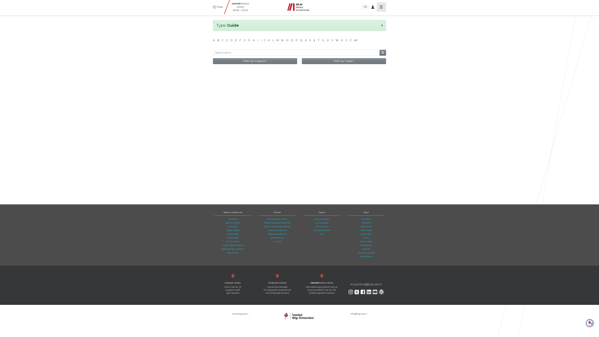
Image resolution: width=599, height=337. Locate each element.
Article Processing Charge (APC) (277, 223)
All (355, 40)
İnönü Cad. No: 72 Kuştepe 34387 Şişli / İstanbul (232, 288)
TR (365, 6)
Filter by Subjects (254, 61)
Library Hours (366, 234)
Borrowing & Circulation (277, 219)
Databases (232, 219)
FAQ (322, 234)
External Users (366, 241)
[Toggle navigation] (381, 7)
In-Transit (277, 241)
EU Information (232, 241)
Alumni (366, 238)
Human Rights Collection (232, 245)
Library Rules (366, 226)
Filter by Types (343, 61)
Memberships (366, 245)
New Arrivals (232, 253)
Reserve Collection (232, 223)
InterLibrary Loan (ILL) (277, 230)
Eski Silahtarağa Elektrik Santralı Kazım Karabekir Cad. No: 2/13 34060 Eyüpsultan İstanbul (321, 288)
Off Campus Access (322, 230)
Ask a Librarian (321, 226)
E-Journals (232, 226)
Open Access (232, 234)
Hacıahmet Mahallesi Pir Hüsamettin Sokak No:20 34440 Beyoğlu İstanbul (277, 288)
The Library (366, 219)
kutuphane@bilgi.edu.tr (366, 284)
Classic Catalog (233, 230)
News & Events (366, 256)
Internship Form (277, 238)
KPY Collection (233, 238)
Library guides (322, 223)
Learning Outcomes (366, 253)
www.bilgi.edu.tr (240, 314)
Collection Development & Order (277, 226)
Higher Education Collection (233, 249)
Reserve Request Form (277, 234)
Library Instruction (322, 219)
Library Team (366, 230)
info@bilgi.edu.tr (359, 314)
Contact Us (366, 223)
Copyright (366, 249)
